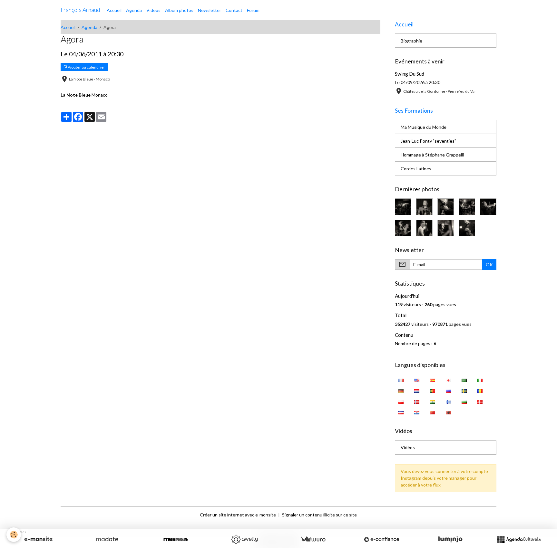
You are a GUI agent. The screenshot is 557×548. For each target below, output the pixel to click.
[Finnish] (448, 401)
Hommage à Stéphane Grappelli (432, 154)
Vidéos (153, 10)
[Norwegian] (417, 401)
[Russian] (448, 390)
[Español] (432, 379)
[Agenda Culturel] (519, 539)
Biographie (411, 40)
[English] (417, 379)
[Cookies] (13, 534)
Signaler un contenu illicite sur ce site (319, 514)
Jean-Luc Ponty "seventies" (428, 141)
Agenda (134, 10)
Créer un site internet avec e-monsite (238, 514)
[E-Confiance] (381, 539)
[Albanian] (448, 412)
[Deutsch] (401, 390)
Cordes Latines (416, 168)
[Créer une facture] (313, 539)
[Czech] (401, 412)
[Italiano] (480, 379)
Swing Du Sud (409, 74)
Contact (234, 10)
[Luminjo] (450, 539)
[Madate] (107, 539)
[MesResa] (175, 539)
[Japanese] (448, 379)
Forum (253, 10)
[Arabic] (464, 379)
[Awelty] (244, 539)
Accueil (114, 10)
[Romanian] (480, 390)
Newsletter (209, 10)
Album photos (179, 10)
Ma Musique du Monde (423, 127)
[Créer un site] (38, 539)
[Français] (401, 379)
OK (489, 264)
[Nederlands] (417, 390)
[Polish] (401, 401)
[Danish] (480, 401)
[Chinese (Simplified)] (432, 412)
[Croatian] (417, 412)
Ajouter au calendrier (86, 67)
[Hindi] (432, 401)
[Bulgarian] (464, 401)
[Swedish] (464, 390)
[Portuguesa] (432, 390)
